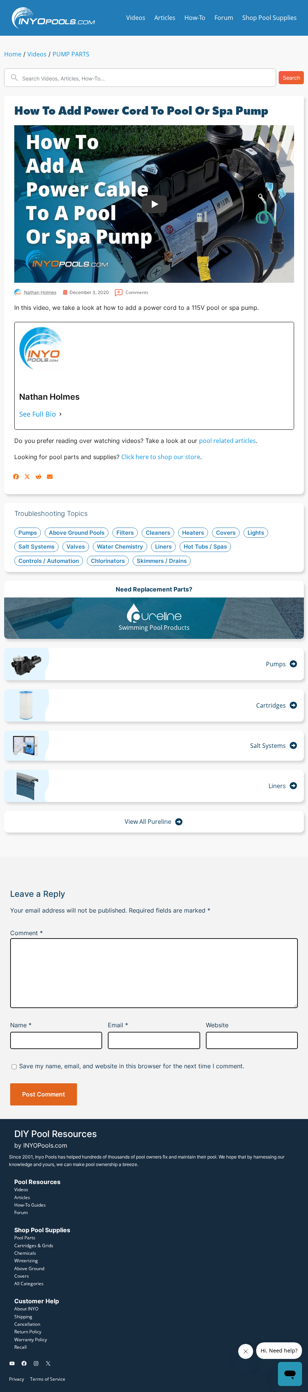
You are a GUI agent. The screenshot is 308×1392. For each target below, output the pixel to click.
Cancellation (27, 1324)
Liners (277, 786)
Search (291, 77)
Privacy (16, 1379)
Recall (20, 1347)
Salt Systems (268, 745)
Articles (22, 1197)
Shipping (23, 1316)
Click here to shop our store (160, 457)
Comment (26, 933)
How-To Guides (30, 1205)
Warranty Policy (30, 1339)
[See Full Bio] (60, 414)
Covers (21, 1276)
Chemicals (25, 1253)
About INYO (26, 1309)
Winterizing (26, 1260)
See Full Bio (37, 414)
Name (21, 1025)
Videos (37, 54)
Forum (21, 1212)
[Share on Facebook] (16, 476)
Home (12, 54)
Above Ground (29, 1268)
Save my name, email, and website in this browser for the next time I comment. (131, 1066)
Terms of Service (47, 1379)
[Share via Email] (49, 476)
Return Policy (27, 1331)
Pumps (276, 664)
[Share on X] (27, 476)
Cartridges (271, 705)
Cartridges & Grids (33, 1245)
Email (118, 1025)
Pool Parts (24, 1237)
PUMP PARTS (71, 54)
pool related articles (227, 441)
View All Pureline (148, 821)
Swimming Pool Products (154, 627)
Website (217, 1025)
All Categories (29, 1283)
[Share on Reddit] (38, 476)
